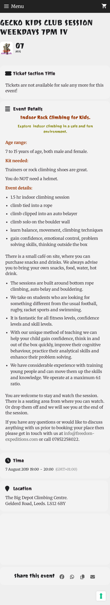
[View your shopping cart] (104, 6)
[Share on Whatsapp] (72, 575)
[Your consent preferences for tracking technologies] (101, 596)
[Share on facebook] (61, 575)
